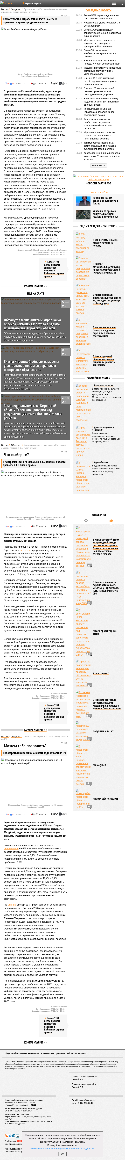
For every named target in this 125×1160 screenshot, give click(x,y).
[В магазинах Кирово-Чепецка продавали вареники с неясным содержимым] (83, 331)
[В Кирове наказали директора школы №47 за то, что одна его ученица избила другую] (83, 299)
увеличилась (11, 848)
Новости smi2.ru (99, 192)
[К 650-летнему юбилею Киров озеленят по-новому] (83, 242)
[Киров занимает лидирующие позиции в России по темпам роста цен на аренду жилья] (83, 441)
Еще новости (98, 165)
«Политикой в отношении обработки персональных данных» (62, 1148)
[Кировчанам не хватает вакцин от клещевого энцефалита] (83, 731)
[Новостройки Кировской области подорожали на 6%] (83, 799)
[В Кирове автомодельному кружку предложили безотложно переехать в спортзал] (83, 268)
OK (62, 1154)
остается (25, 550)
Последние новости (98, 10)
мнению (12, 904)
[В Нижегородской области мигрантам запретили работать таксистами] (83, 361)
